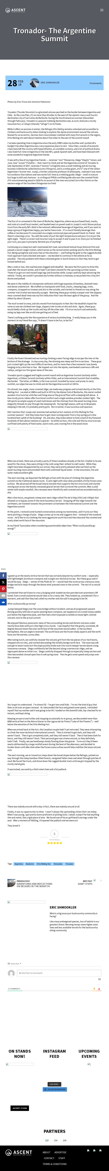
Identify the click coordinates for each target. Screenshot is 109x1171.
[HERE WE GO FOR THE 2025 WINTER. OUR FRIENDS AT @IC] (57, 1072)
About (46, 1152)
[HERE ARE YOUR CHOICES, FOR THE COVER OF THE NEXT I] (51, 1072)
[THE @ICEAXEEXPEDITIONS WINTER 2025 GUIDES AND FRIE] (44, 1072)
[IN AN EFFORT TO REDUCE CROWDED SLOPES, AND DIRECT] (44, 1079)
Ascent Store (20, 1108)
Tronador (69, 864)
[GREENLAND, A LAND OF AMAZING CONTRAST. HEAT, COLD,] (57, 1075)
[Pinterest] (3, 589)
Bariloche (30, 864)
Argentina (19, 864)
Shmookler (58, 864)
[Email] (3, 595)
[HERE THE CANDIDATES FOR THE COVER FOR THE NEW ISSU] (44, 1069)
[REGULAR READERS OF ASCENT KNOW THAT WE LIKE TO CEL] (44, 1075)
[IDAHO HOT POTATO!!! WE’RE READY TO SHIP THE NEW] (64, 1069)
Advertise (60, 1152)
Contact (49, 1158)
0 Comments (96, 83)
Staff (61, 1158)
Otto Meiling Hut (44, 864)
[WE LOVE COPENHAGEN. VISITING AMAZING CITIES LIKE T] (64, 1075)
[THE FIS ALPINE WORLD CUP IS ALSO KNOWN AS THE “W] (57, 1069)
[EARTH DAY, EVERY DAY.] (51, 1065)
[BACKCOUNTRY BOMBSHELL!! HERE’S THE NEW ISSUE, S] (57, 1065)
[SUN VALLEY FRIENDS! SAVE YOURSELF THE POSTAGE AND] (44, 1065)
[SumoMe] (3, 602)
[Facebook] (3, 575)
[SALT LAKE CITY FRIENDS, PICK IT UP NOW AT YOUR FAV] (51, 1079)
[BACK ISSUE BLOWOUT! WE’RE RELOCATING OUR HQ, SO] (51, 1069)
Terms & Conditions (55, 1164)
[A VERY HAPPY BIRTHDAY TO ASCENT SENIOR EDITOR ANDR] (64, 1065)
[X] (3, 582)
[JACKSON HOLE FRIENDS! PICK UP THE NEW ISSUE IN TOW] (57, 1079)
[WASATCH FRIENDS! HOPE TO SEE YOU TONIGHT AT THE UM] (64, 1072)
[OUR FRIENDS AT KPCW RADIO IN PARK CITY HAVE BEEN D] (51, 1075)
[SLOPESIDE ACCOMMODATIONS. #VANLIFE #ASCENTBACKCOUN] (64, 1079)
